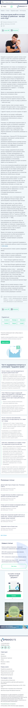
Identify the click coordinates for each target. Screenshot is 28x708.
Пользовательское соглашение (8, 703)
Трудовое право (14, 10)
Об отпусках (23, 10)
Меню (4, 6)
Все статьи (14, 566)
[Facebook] (8, 647)
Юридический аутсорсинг (7, 674)
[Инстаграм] (5, 647)
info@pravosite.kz (5, 645)
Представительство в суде (7, 672)
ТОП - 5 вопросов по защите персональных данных (14, 556)
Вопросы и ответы (5, 661)
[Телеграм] (2, 647)
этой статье (5, 246)
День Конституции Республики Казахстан (10, 690)
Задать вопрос (5, 342)
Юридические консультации (7, 671)
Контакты (3, 663)
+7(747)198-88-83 (5, 643)
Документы (3, 656)
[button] (3, 585)
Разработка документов (6, 669)
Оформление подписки (6, 658)
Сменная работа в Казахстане (8, 680)
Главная (2, 10)
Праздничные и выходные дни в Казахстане (11, 688)
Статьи (7, 10)
